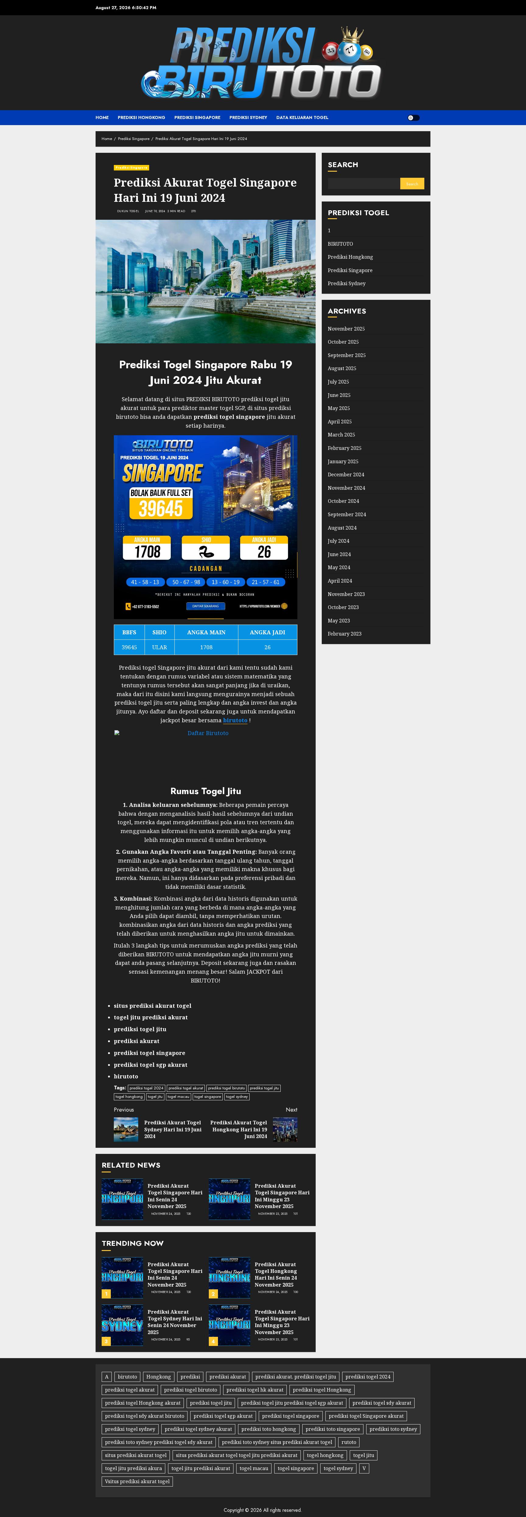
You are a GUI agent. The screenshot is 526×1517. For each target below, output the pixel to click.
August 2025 (342, 368)
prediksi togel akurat (186, 1088)
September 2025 (347, 355)
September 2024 (347, 514)
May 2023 (339, 620)
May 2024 (339, 567)
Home (102, 117)
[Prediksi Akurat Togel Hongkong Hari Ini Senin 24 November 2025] (229, 1277)
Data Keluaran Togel (302, 117)
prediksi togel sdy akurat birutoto (144, 1416)
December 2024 (346, 474)
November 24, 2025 (166, 1214)
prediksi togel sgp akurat (223, 1416)
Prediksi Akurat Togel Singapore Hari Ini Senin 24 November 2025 (175, 1196)
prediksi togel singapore (290, 1416)
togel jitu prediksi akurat (200, 1468)
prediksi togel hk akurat (254, 1389)
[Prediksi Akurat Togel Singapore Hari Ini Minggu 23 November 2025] (229, 1199)
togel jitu (155, 1096)
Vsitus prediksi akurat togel (137, 1481)
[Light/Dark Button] (414, 118)
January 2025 (343, 461)
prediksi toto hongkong (268, 1429)
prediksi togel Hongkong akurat (143, 1403)
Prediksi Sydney (248, 117)
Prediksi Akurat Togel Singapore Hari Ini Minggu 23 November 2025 (282, 1196)
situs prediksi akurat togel (136, 1455)
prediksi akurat (227, 1376)
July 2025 (338, 381)
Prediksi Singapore (197, 117)
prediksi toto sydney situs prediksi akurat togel (277, 1442)
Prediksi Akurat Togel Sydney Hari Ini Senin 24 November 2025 (175, 1322)
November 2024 (346, 487)
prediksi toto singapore (333, 1429)
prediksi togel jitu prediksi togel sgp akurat (292, 1403)
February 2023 (345, 633)
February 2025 (345, 448)
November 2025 (346, 328)
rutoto (349, 1442)
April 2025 (340, 421)
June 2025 (339, 394)
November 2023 (346, 593)
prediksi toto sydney (393, 1429)
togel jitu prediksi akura (133, 1468)
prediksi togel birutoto (226, 1088)
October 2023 (343, 607)
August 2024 (342, 527)
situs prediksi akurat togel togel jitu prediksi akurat (236, 1455)
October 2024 (343, 501)
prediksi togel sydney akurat (198, 1429)
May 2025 (339, 408)
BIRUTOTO (340, 243)
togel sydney (237, 1096)
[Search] (426, 118)
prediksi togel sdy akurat (381, 1403)
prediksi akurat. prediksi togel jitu (295, 1376)
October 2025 (343, 341)
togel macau (178, 1096)
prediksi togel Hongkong (322, 1389)
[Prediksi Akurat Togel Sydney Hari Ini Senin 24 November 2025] (122, 1325)
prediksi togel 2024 (146, 1088)
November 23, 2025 (272, 1214)
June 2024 (339, 554)
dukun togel (128, 211)
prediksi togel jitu (264, 1088)
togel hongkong (129, 1096)
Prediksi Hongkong (141, 117)
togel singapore (208, 1096)
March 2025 (341, 434)
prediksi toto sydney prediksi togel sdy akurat (158, 1442)
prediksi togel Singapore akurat (366, 1416)
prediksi (190, 1376)
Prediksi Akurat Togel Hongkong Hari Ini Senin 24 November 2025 (276, 1274)
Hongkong (158, 1376)
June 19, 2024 (155, 211)
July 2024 (338, 541)
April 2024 (340, 580)
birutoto (127, 1376)
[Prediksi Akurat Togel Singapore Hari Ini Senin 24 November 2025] (122, 1199)
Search (343, 164)
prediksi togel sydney (130, 1429)
